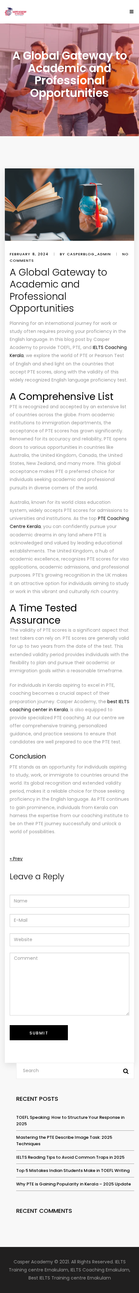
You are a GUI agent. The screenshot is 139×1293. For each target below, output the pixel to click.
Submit (38, 1033)
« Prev (16, 858)
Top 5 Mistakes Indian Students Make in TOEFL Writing (73, 1170)
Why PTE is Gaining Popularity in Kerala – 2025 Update (73, 1184)
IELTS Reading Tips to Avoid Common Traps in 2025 (70, 1157)
